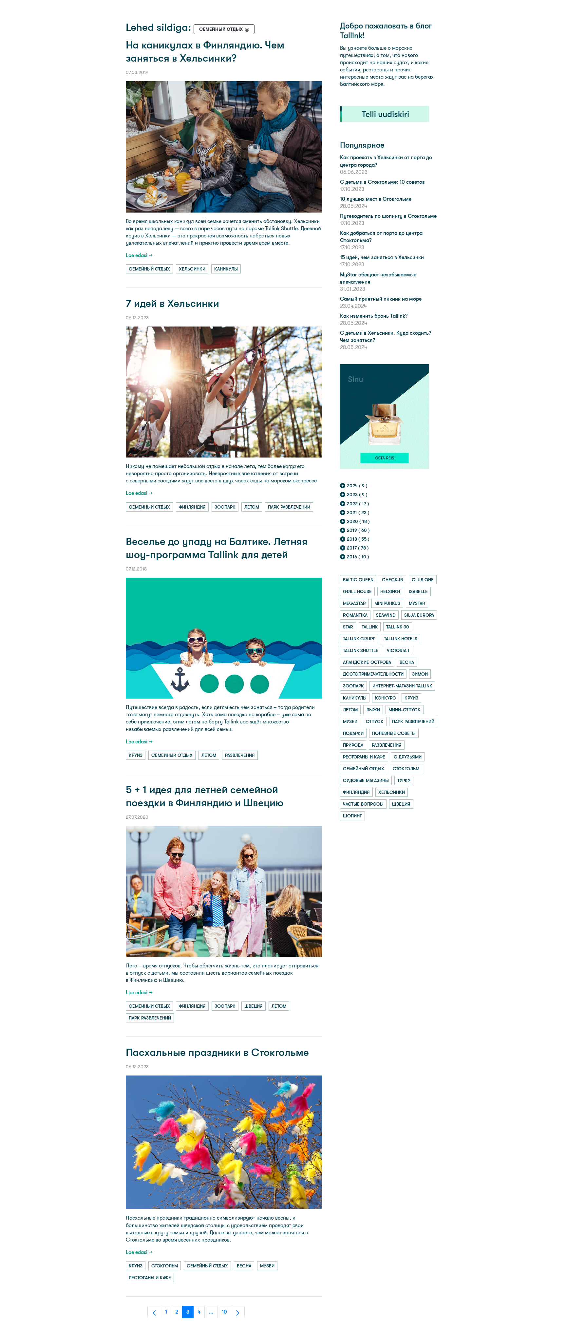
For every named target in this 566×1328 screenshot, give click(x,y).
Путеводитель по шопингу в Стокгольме (388, 216)
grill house (357, 591)
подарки (353, 733)
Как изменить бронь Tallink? (373, 316)
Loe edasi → (139, 255)
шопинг (352, 815)
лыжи (373, 709)
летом (251, 507)
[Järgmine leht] (238, 1312)
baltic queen (358, 579)
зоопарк (225, 507)
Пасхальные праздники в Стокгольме (217, 1052)
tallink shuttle (360, 650)
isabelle (418, 591)
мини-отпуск (404, 709)
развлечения (240, 755)
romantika (355, 615)
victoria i (398, 650)
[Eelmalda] (247, 29)
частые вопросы (363, 804)
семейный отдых (149, 268)
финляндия (192, 507)
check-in (392, 579)
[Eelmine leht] (154, 1312)
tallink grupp (359, 638)
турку (403, 780)
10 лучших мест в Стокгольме (375, 199)
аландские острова (367, 662)
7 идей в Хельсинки (172, 303)
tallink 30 (397, 626)
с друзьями (408, 756)
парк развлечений (289, 507)
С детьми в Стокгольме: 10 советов (382, 182)
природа (353, 745)
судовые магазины (366, 780)
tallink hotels (400, 638)
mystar (417, 603)
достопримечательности (373, 674)
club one (423, 579)
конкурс (385, 698)
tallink (370, 626)
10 (226, 1313)
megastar (354, 603)
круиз (135, 755)
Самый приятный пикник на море (381, 299)
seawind (386, 615)
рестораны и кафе (150, 1277)
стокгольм (164, 1265)
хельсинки (192, 268)
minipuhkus (387, 603)
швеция (253, 1006)
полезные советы (394, 733)
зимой (420, 674)
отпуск (375, 721)
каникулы (226, 268)
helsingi (390, 591)
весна (244, 1265)
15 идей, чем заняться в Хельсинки (382, 257)
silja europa (419, 615)
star (348, 626)
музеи (267, 1265)
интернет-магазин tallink (402, 685)
